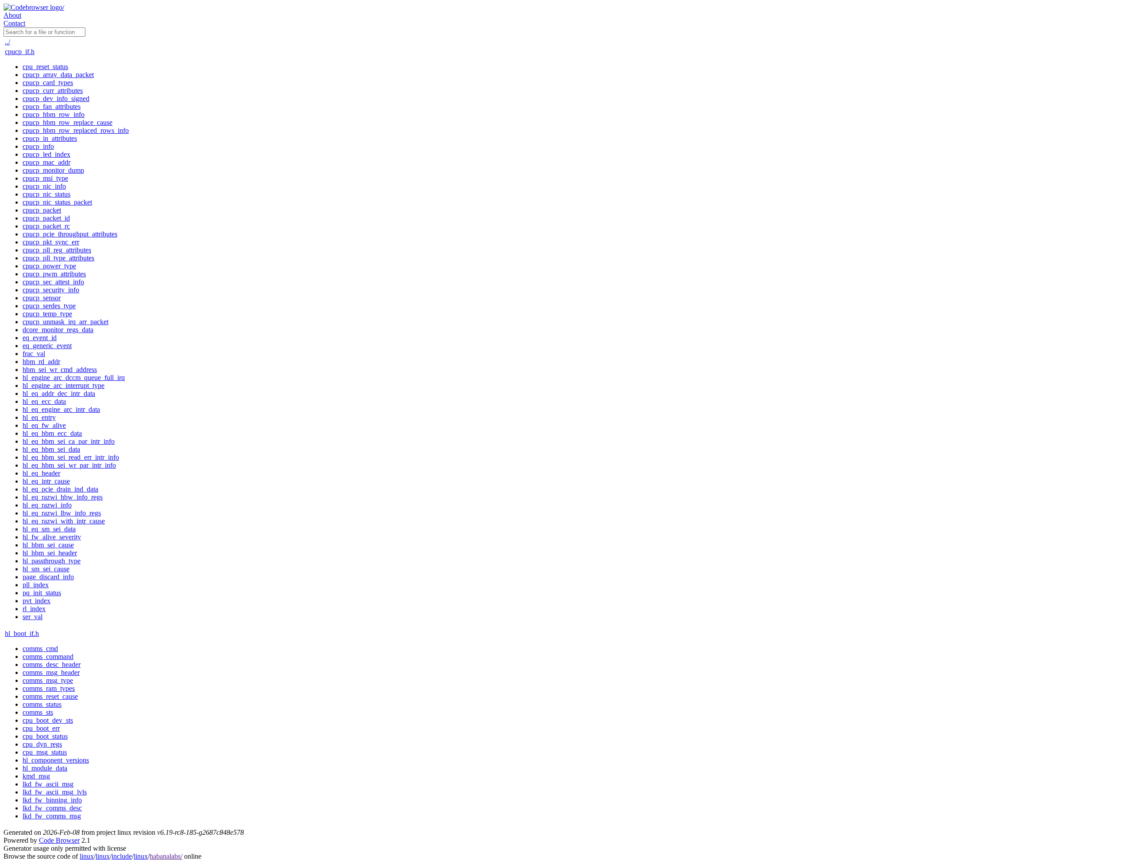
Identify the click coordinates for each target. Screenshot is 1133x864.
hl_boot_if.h (22, 633)
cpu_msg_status (45, 752)
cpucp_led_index (46, 154)
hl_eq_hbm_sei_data (51, 449)
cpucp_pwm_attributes (54, 274)
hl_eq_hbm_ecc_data (52, 433)
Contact (14, 23)
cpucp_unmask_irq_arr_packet (65, 321)
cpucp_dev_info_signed (56, 98)
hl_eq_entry (39, 417)
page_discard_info (48, 577)
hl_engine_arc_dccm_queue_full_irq (74, 377)
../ (7, 42)
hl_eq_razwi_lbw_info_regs (62, 513)
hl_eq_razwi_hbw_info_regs (63, 497)
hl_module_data (45, 768)
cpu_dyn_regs (42, 744)
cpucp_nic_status (46, 194)
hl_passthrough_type (52, 561)
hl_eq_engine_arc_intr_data (61, 409)
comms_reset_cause (50, 696)
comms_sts (38, 712)
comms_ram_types (49, 688)
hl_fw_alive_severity (52, 537)
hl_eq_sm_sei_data (49, 529)
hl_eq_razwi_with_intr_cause (64, 521)
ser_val (32, 616)
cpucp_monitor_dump (53, 170)
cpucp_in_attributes (50, 138)
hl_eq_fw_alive (44, 425)
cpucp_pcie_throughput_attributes (70, 234)
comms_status (42, 704)
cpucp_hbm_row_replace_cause (67, 122)
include (122, 856)
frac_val (34, 353)
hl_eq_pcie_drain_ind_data (60, 489)
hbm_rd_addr (41, 361)
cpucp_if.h (20, 51)
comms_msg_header (51, 672)
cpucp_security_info (51, 290)
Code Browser (59, 840)
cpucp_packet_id (46, 218)
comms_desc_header (52, 664)
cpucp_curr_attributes (53, 90)
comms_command (48, 656)
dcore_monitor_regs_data (58, 329)
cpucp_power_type (49, 266)
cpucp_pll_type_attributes (58, 258)
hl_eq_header (41, 473)
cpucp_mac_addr (46, 162)
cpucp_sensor (42, 298)
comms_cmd (40, 648)
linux (87, 856)
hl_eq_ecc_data (44, 401)
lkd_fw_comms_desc (52, 808)
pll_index (36, 585)
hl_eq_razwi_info (47, 505)
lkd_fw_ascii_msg (48, 784)
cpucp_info (38, 146)
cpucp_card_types (48, 82)
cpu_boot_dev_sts (48, 720)
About (12, 15)
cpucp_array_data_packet (58, 74)
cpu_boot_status (45, 736)
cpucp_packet (42, 210)
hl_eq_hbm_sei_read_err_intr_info (71, 457)
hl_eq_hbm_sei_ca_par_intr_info (69, 441)
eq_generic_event (47, 345)
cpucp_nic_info (44, 186)
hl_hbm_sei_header (50, 553)
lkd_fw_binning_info (52, 800)
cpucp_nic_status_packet (57, 202)
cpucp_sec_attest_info (53, 282)
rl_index (34, 608)
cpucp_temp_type (47, 314)
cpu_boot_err (41, 728)
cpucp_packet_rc (46, 226)
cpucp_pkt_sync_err (51, 242)
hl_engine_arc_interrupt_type (63, 385)
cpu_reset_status (45, 66)
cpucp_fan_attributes (52, 106)
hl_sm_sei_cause (46, 569)
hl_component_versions (56, 760)
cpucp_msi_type (45, 178)
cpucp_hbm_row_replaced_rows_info (76, 130)
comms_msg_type (48, 680)
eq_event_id (40, 337)
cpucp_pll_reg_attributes (57, 250)
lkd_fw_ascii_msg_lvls (55, 792)
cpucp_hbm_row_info (54, 114)
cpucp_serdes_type (49, 306)
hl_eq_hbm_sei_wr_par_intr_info (69, 465)
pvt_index (36, 600)
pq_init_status (42, 593)
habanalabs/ (166, 856)
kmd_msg (36, 776)
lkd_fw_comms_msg (52, 816)
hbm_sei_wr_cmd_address (60, 369)
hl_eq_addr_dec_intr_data (59, 393)
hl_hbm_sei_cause (48, 545)
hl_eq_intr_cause (46, 481)
